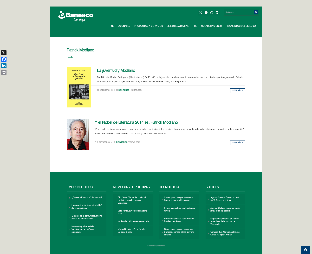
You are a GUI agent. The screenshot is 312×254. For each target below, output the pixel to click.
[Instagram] (211, 12)
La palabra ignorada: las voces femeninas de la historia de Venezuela (224, 221)
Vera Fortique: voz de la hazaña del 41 (132, 212)
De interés (123, 90)
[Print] (4, 72)
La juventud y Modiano (116, 71)
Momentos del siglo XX (241, 26)
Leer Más (237, 91)
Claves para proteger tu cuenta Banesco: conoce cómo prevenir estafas (179, 232)
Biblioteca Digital (178, 26)
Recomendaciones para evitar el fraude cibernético (179, 220)
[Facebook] (206, 12)
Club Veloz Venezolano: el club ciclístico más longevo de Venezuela (132, 200)
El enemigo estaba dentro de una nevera (179, 209)
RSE (195, 26)
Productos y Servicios (148, 26)
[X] (200, 12)
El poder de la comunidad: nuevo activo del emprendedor (87, 217)
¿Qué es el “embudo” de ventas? (87, 198)
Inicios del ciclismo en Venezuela (133, 221)
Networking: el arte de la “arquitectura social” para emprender (83, 229)
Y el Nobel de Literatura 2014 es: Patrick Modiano (136, 122)
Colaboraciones (211, 26)
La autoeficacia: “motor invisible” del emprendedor (86, 206)
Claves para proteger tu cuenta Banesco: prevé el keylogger (178, 199)
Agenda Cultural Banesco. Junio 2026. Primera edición (225, 209)
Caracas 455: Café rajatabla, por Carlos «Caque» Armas (225, 233)
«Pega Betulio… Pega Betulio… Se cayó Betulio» (132, 230)
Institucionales (120, 26)
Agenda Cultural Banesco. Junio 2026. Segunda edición (225, 199)
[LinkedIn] (217, 12)
